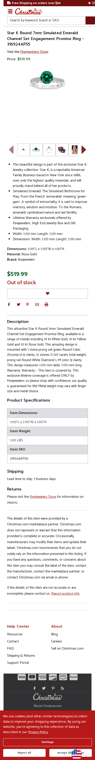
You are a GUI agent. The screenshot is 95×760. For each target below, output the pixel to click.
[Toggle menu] (10, 11)
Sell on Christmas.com (67, 649)
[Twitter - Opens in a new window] (43, 688)
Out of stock (21, 283)
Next (84, 150)
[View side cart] (93, 3)
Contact (13, 641)
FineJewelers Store (34, 52)
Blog (54, 634)
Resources (15, 634)
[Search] (90, 20)
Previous (11, 150)
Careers (56, 641)
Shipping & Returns (21, 656)
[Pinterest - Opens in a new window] (52, 688)
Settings (48, 742)
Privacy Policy (38, 732)
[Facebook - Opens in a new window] (33, 688)
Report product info (65, 593)
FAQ (10, 649)
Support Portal (18, 663)
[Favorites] (47, 294)
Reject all (24, 753)
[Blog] (61, 688)
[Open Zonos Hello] (74, 752)
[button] (9, 304)
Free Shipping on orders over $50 (36, 3)
